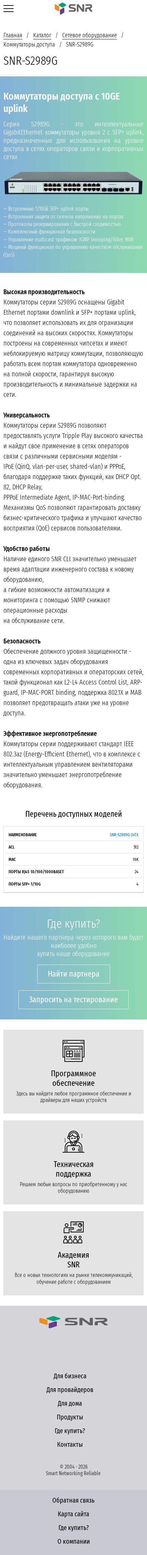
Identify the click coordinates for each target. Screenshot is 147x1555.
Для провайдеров (69, 1389)
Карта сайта (73, 1514)
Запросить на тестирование (73, 999)
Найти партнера (73, 974)
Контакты (70, 1444)
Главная (12, 35)
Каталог (42, 35)
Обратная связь (73, 1500)
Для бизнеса (70, 1376)
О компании (73, 1541)
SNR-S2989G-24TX (124, 834)
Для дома (70, 1403)
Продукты (70, 1417)
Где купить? (70, 1431)
